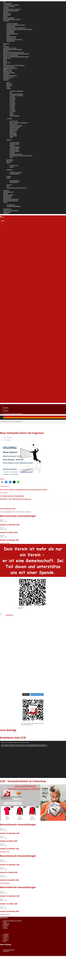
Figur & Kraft (13, 135)
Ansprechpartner (10, 26)
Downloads (6, 43)
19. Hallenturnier (7, 3)
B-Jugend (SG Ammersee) (16, 94)
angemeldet (8, 511)
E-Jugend (12, 101)
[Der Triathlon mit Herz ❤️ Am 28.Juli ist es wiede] (41, 681)
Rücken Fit (12, 131)
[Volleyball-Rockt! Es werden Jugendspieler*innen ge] (8, 673)
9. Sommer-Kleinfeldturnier (13, 206)
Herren (11, 112)
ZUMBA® (6, 213)
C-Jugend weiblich (14, 148)
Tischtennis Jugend (14, 173)
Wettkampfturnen (14, 182)
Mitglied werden (7, 69)
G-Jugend (12, 108)
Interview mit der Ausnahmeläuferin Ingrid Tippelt (16, 53)
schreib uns (9, 393)
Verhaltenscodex (10, 41)
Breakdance (9, 289)
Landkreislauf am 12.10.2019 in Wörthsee (14, 65)
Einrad (8, 87)
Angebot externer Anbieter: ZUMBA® (16, 367)
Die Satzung (13, 236)
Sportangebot (6, 78)
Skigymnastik (13, 134)
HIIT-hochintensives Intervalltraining (12, 49)
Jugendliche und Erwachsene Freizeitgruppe (21, 155)
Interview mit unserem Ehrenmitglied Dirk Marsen (16, 56)
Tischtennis (9, 169)
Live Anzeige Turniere (9, 66)
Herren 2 (12, 114)
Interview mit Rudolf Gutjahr (10, 55)
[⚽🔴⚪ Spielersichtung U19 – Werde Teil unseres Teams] (41, 644)
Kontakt (5, 61)
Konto (4, 64)
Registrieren (6, 74)
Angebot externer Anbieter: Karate (15, 364)
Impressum (6, 51)
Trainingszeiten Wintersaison (10, 200)
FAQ (4, 45)
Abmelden (6, 7)
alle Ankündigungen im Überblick (12, 9)
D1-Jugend (12, 98)
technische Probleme (8, 195)
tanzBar (12, 167)
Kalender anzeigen (4, 543)
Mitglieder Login (7, 71)
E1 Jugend (12, 102)
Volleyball (9, 185)
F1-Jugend (13, 307)
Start (4, 2)
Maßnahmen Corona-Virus (10, 68)
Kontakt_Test (6, 62)
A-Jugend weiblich (14, 142)
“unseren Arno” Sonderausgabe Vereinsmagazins (23, 262)
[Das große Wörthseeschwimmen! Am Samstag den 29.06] (25, 676)
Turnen (8, 178)
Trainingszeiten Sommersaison (11, 199)
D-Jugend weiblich (14, 151)
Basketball (9, 85)
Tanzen (8, 162)
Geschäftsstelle (10, 30)
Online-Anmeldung (15, 115)
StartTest (5, 193)
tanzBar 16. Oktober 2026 (8, 532)
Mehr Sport (9, 161)
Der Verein (6, 20)
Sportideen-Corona (11, 36)
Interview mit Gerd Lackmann (18, 260)
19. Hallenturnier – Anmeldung (11, 5)
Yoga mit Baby (7, 212)
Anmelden (6, 12)
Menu (3, 221)
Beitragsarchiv (7, 15)
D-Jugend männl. (14, 149)
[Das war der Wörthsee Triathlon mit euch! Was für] (8, 628)
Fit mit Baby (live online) (16, 125)
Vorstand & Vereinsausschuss (10, 210)
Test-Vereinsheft (7, 196)
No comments (7, 440)
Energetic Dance (14, 165)
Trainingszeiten (7, 197)
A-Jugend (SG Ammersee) (16, 91)
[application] (33, 759)
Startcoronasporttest (8, 192)
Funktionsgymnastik (15, 127)
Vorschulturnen (7, 209)
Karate (5, 59)
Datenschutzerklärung (8, 18)
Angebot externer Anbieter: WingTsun (16, 366)
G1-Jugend (12, 110)
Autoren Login (7, 13)
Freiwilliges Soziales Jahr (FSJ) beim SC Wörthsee (19, 29)
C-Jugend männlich (15, 147)
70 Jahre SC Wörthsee (9, 6)
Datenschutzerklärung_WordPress (11, 19)
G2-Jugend (6, 46)
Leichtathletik (9, 159)
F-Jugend (12, 105)
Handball (8, 139)
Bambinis (12, 145)
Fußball (8, 290)
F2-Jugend (12, 107)
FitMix (11, 137)
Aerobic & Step (14, 121)
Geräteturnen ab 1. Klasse (9, 48)
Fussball (8, 88)
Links (7, 35)
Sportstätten (6, 190)
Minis (11, 157)
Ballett (8, 82)
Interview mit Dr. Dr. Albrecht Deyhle (20, 256)
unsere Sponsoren (10, 38)
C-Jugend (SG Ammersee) (16, 95)
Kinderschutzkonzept (11, 33)
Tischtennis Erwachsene (16, 172)
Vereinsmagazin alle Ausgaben (14, 39)
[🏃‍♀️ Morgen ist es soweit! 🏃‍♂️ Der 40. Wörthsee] (25, 629)
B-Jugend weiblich (14, 144)
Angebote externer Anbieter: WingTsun (16, 187)
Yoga (7, 186)
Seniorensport (13, 132)
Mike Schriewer (7, 437)
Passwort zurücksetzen (9, 72)
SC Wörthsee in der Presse (10, 75)
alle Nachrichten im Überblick (11, 10)
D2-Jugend (12, 99)
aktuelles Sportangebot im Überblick (15, 25)
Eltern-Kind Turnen (15, 180)
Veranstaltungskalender (13, 271)
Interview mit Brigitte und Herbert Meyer (13, 52)
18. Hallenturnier (10, 204)
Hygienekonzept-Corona (16, 154)
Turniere (5, 202)
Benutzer (5, 16)
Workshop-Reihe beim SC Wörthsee (16, 369)
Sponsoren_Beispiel (8, 77)
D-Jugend (12, 97)
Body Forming (13, 124)
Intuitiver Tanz (7, 58)
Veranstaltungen (7, 387)
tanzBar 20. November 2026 (9, 540)
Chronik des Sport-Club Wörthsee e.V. (16, 28)
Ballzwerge (9, 84)
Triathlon (8, 176)
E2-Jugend (12, 104)
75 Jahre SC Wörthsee (12, 23)
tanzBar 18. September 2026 (9, 525)
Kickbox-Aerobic (14, 128)
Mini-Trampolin (14, 130)
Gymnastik (9, 118)
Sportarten (5, 80)
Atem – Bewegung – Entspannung (18, 122)
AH (11, 92)
